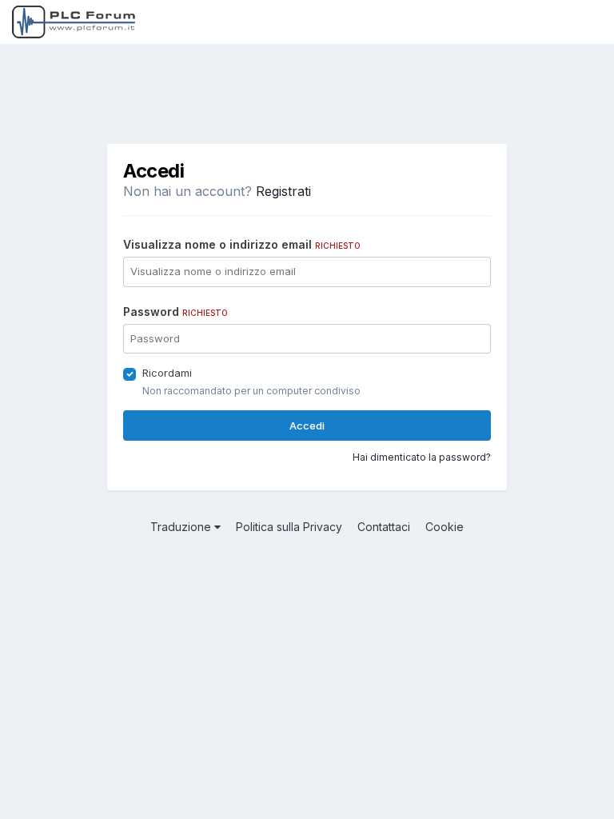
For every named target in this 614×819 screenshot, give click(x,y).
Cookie (444, 526)
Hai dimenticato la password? (422, 457)
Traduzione (182, 526)
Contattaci (383, 526)
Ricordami (167, 372)
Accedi (307, 425)
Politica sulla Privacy (289, 526)
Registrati (283, 191)
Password (175, 311)
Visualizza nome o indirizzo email (242, 244)
